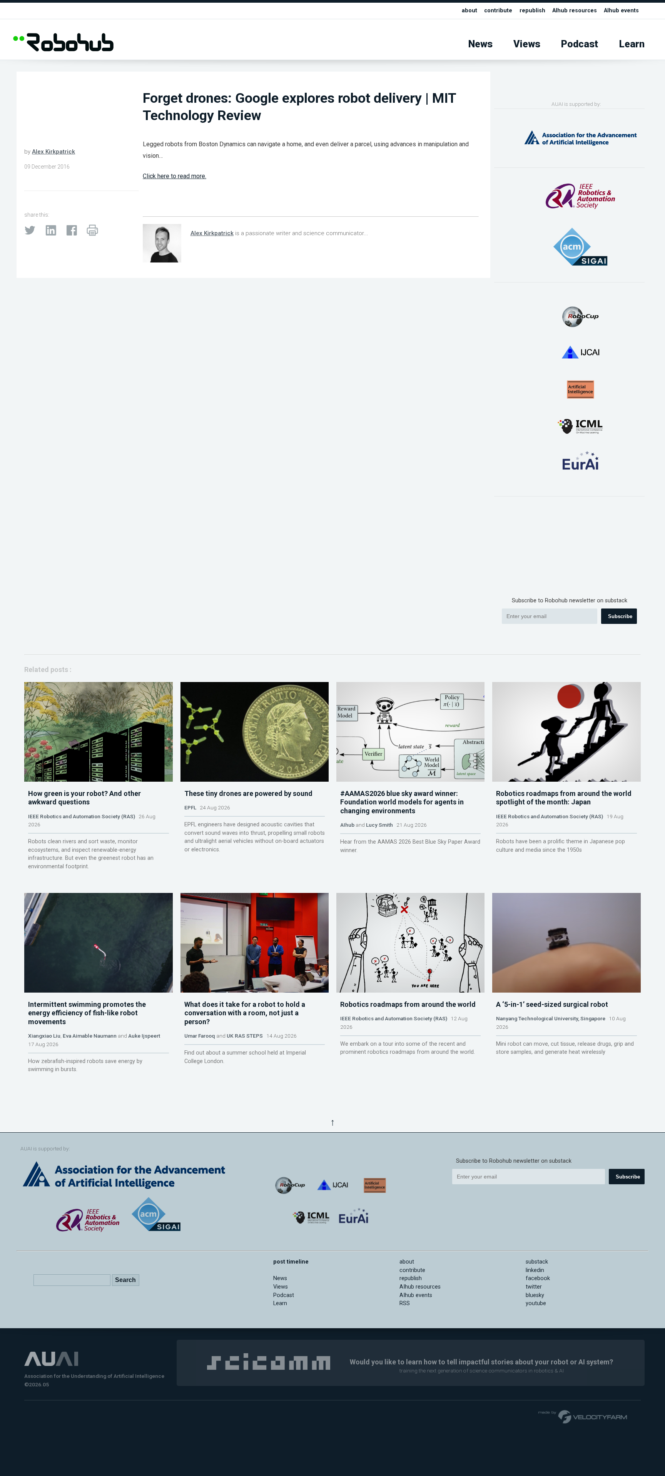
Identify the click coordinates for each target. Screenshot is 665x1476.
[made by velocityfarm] (583, 1416)
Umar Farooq (199, 1036)
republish (532, 10)
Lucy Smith (379, 825)
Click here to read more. (174, 176)
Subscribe (620, 616)
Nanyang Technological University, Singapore (550, 1018)
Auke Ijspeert (144, 1036)
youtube (536, 1303)
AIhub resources (574, 10)
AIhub (347, 825)
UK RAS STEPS (245, 1036)
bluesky (535, 1295)
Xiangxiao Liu (44, 1036)
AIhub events (621, 10)
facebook (538, 1278)
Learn (632, 44)
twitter (534, 1287)
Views (526, 44)
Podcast (579, 44)
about (469, 10)
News (480, 44)
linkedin (535, 1270)
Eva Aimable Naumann (90, 1036)
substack (537, 1262)
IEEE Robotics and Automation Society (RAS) (81, 816)
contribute (498, 10)
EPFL (190, 807)
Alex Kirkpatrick (53, 151)
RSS (404, 1303)
